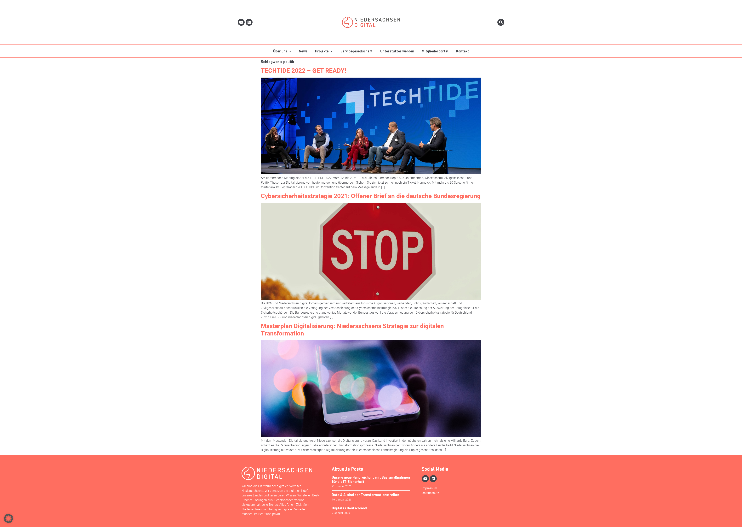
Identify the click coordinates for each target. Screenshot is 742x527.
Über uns (280, 51)
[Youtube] (241, 22)
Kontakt (462, 51)
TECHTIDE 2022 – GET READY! (303, 70)
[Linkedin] (249, 22)
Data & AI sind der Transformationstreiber (365, 494)
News (303, 51)
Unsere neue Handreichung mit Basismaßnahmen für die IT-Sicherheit (371, 479)
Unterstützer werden (397, 51)
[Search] (500, 22)
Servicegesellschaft (356, 51)
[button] (8, 518)
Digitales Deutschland (349, 508)
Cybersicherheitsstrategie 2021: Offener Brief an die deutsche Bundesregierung (371, 196)
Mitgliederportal (435, 51)
